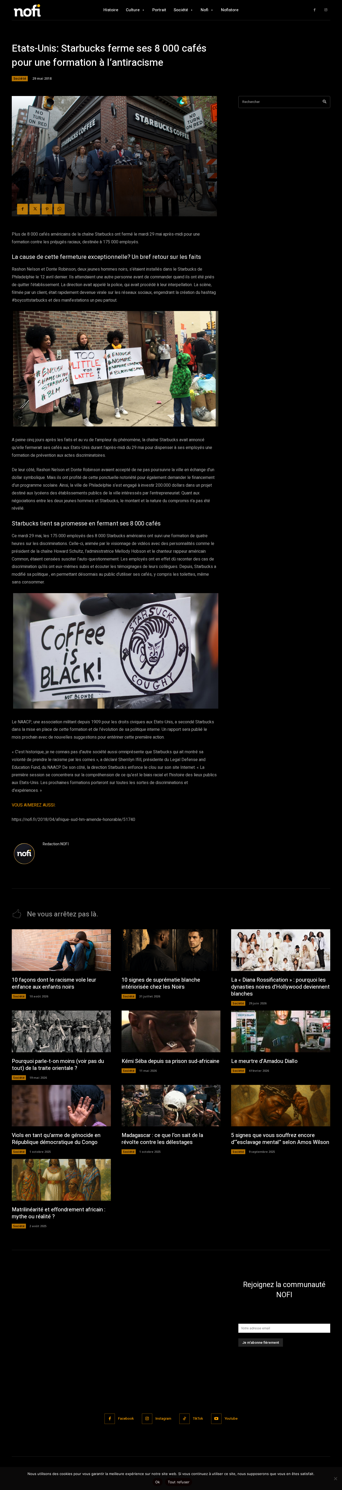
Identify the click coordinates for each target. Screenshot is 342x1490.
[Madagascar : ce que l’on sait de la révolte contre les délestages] (171, 1106)
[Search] (324, 102)
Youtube (231, 1418)
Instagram (163, 1418)
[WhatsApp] (59, 209)
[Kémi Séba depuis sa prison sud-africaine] (171, 1031)
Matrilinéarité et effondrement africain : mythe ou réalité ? (58, 1213)
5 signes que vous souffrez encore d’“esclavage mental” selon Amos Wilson (280, 1138)
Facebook (126, 1418)
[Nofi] (41, 10)
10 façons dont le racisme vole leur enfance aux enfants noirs (54, 983)
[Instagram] (325, 10)
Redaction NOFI (56, 844)
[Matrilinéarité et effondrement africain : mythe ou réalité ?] (61, 1180)
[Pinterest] (47, 209)
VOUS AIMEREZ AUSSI (33, 805)
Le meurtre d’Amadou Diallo (264, 1061)
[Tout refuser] (335, 1478)
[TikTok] (184, 1419)
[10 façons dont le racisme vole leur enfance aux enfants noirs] (61, 950)
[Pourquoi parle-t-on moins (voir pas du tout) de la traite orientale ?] (61, 1031)
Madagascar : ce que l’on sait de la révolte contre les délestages (162, 1138)
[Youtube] (216, 1419)
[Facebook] (314, 10)
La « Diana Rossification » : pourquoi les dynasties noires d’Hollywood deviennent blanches (280, 987)
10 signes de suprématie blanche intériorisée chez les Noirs (161, 983)
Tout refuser (178, 1482)
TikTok (198, 1418)
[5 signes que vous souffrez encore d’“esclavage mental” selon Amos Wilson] (280, 1106)
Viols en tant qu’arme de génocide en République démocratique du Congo (56, 1138)
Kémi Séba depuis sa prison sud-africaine (170, 1061)
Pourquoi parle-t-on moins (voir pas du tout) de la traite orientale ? (58, 1064)
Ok (157, 1482)
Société (19, 78)
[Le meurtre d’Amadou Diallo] (280, 1031)
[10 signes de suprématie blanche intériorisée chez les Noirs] (171, 950)
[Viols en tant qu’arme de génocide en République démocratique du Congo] (61, 1106)
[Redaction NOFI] (24, 854)
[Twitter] (34, 209)
